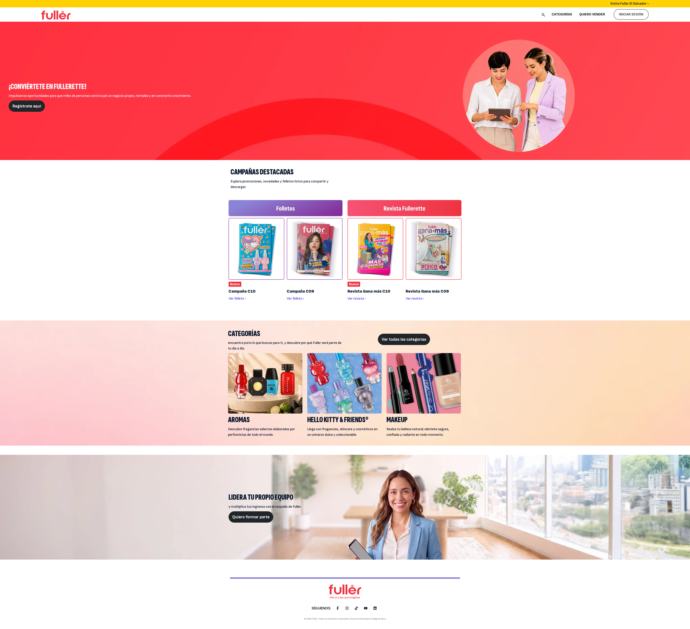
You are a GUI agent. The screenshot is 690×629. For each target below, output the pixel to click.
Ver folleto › (237, 298)
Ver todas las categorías (404, 339)
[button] (543, 14)
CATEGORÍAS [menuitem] (562, 14)
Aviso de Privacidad (360, 619)
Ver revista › (357, 298)
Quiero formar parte (251, 517)
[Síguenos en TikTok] (356, 608)
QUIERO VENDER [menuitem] (592, 14)
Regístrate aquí (26, 106)
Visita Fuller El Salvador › (629, 3)
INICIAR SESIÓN (631, 14)
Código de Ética (378, 619)
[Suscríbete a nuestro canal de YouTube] (365, 608)
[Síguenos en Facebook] (337, 608)
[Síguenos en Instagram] (347, 608)
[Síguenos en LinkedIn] (375, 608)
